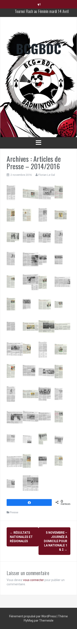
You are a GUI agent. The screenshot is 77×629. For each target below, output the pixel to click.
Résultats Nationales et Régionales (21, 537)
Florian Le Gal (46, 174)
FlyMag (28, 620)
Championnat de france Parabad (42, 10)
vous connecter (33, 580)
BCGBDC (38, 48)
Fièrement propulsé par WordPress (33, 616)
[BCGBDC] (38, 86)
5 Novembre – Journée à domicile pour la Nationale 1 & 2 (55, 541)
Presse (14, 512)
